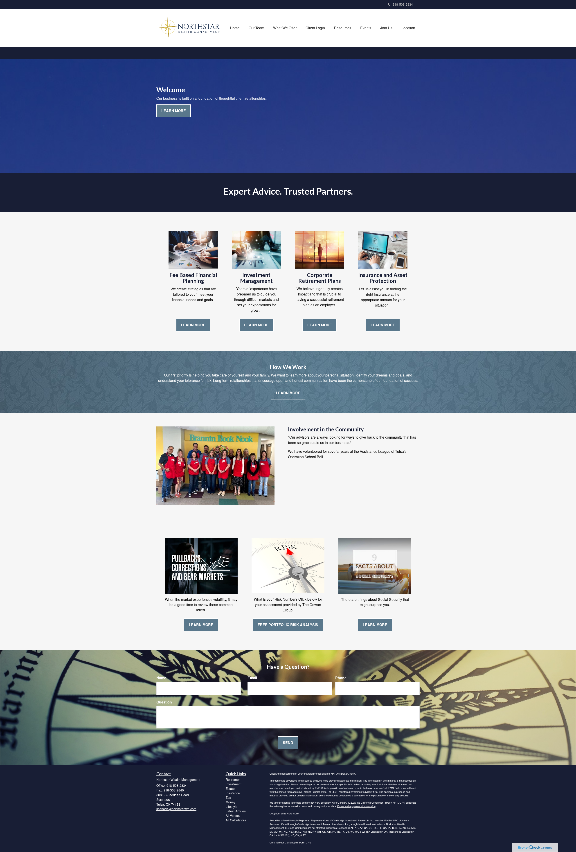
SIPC (395, 820)
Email (252, 677)
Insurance (233, 793)
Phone (340, 677)
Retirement (233, 779)
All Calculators (236, 820)
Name (161, 677)
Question (164, 702)
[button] (256, 27)
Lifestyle (231, 806)
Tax (228, 797)
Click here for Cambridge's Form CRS (290, 842)
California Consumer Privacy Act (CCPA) (383, 802)
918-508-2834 (403, 4)
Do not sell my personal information (356, 806)
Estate (230, 788)
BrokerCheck (347, 773)
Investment (233, 784)
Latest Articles (236, 811)
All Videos (233, 815)
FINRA (388, 820)
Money (230, 802)
